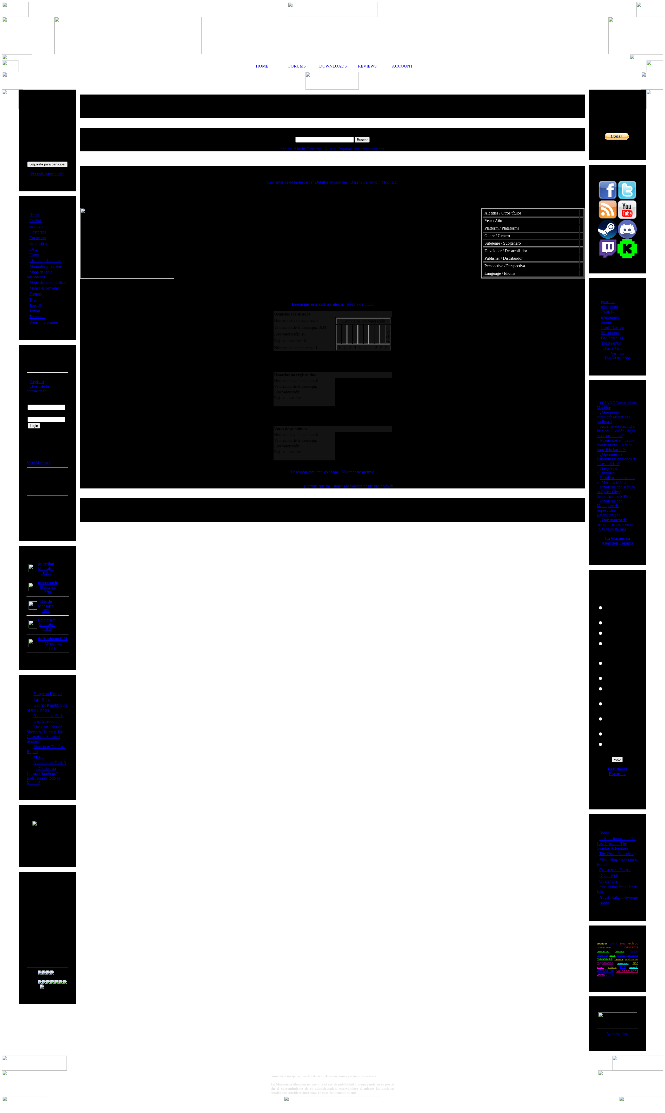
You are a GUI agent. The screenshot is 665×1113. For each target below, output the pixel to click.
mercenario (610, 317)
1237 (53, 648)
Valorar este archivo (358, 472)
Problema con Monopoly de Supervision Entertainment (610, 508)
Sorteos (35, 294)
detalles (634, 951)
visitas (601, 974)
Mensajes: (46, 568)
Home (34, 215)
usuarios (605, 970)
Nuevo (330, 149)
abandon (602, 943)
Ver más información (47, 174)
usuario (633, 967)
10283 (46, 573)
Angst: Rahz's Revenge (618, 897)
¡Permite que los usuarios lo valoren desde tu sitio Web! (349, 486)
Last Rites (42, 699)
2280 (48, 592)
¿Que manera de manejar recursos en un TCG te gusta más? (615, 524)
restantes (623, 963)
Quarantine (608, 881)
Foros (34, 255)
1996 (46, 610)
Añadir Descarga (308, 149)
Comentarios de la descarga (289, 182)
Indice (286, 149)
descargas (619, 951)
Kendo (606, 322)
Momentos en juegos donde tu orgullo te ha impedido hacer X (615, 445)
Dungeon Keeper (48, 694)
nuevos (619, 959)
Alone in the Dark (48, 715)
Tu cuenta (37, 316)
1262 (47, 629)
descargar (603, 951)
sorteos (612, 967)
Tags (33, 299)
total (623, 967)
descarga (631, 947)
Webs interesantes (43, 322)
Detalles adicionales (331, 182)
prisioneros (631, 959)
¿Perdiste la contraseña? (38, 388)
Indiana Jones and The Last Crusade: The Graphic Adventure (616, 843)
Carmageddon (45, 721)
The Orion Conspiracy (617, 853)
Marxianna (610, 333)
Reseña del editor (364, 182)
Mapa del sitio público (47, 282)
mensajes (605, 959)
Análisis (35, 220)
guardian (608, 301)
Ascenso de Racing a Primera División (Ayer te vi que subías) (616, 431)
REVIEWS (367, 66)
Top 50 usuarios (617, 358)
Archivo (36, 226)
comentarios (604, 947)
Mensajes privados (44, 288)
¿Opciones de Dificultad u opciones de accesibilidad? (617, 459)
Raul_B (607, 312)
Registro (37, 381)
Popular (344, 149)
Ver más (617, 353)
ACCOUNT (402, 66)
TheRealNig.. (612, 343)
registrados (605, 963)
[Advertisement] (332, 106)
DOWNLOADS (332, 66)
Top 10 (35, 305)
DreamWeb (608, 875)
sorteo (600, 967)
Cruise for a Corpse (615, 870)
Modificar (390, 182)
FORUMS (297, 66)
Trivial (34, 311)
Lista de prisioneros (45, 260)
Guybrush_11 (612, 338)
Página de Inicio (360, 304)
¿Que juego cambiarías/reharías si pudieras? (614, 417)
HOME (262, 66)
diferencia (602, 955)
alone (622, 943)
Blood (604, 833)
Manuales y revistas (45, 266)
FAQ (33, 249)
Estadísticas (38, 243)
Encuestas (37, 238)
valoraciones (627, 971)
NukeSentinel (617, 1033)
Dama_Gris (612, 348)
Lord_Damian (612, 327)
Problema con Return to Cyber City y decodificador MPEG (616, 492)
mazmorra (632, 955)
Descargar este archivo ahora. (318, 304)
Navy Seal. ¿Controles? (607, 470)
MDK (38, 757)
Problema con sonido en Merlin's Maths (616, 480)
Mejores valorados (369, 149)
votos (610, 975)
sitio (635, 963)
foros (612, 955)
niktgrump (609, 307)
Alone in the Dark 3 (49, 763)
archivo (632, 943)
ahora (613, 943)
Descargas (37, 232)
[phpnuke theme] (332, 1109)
